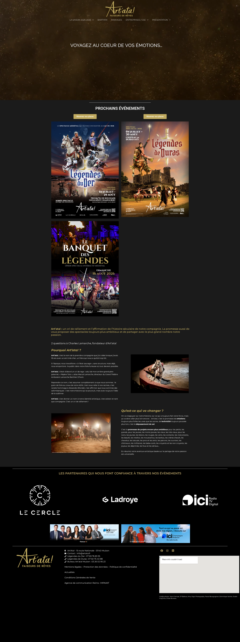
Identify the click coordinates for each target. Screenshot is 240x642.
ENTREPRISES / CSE (136, 20)
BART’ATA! (102, 20)
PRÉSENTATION (160, 20)
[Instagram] (167, 550)
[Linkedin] (173, 550)
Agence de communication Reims (81, 583)
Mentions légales (73, 567)
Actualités (69, 572)
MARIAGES (116, 20)
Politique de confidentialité (123, 567)
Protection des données (96, 567)
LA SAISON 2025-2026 (80, 20)
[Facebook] (161, 550)
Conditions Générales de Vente (79, 577)
